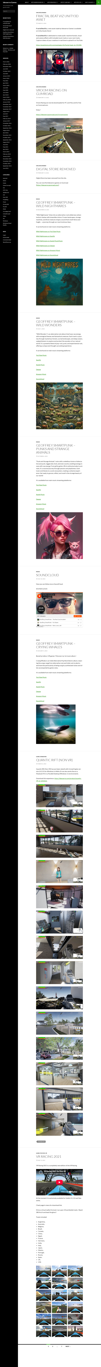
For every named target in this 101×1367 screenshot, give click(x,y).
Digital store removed (56, 169)
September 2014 (7, 166)
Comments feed (7, 240)
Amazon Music (41, 504)
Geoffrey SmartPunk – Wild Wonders (55, 323)
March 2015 (6, 151)
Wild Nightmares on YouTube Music (48, 231)
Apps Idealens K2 (52, 2)
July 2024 (5, 69)
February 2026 (7, 64)
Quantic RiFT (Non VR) (54, 760)
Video (4, 216)
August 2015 (6, 142)
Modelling (5, 199)
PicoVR (42, 1153)
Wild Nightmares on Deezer (45, 246)
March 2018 (6, 97)
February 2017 (7, 118)
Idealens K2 (6, 192)
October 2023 (6, 71)
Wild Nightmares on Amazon (46, 250)
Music (38, 199)
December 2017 (7, 104)
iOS (4, 195)
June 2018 (5, 92)
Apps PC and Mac (65, 2)
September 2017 (7, 109)
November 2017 (7, 106)
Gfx (4, 187)
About (27, 2)
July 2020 (5, 88)
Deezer (38, 369)
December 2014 (7, 159)
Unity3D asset (6, 214)
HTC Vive (5, 190)
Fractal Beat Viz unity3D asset (57, 17)
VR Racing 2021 (48, 1156)
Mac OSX (5, 197)
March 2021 (6, 85)
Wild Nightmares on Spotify (45, 236)
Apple (38, 365)
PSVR (4, 209)
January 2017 (6, 121)
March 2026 (6, 62)
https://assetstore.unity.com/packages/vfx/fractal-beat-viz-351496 (58, 45)
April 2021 (5, 83)
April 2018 (5, 95)
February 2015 (7, 154)
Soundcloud (40, 379)
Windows (43, 756)
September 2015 (7, 140)
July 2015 (5, 144)
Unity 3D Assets (89, 2)
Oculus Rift (6, 204)
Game (38, 756)
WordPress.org (7, 242)
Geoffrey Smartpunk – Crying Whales (55, 645)
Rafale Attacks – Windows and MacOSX (9, 49)
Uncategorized (41, 12)
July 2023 (5, 73)
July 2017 (5, 114)
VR (46, 1153)
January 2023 (6, 76)
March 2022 (6, 78)
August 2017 (6, 111)
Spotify (38, 360)
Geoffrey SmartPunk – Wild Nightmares (55, 204)
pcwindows (41, 1141)
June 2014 (5, 168)
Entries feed (6, 237)
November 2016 (7, 123)
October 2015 (6, 137)
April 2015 (5, 149)
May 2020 (5, 90)
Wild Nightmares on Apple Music (47, 241)
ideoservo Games (10, 2)
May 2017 (5, 116)
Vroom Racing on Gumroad (51, 92)
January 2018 (6, 102)
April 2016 (5, 132)
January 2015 (6, 156)
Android (5, 178)
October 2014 (6, 163)
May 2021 (5, 80)
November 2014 (7, 161)
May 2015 (5, 147)
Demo (4, 180)
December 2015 (7, 135)
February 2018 (7, 99)
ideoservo (5, 48)
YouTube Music (41, 355)
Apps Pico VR (77, 2)
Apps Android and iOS (37, 2)
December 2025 (7, 66)
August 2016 (6, 130)
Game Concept (7, 185)
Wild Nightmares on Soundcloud (47, 255)
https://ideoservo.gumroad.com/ (48, 185)
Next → (68, 1346)
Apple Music (40, 494)
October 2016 (6, 125)
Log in (4, 235)
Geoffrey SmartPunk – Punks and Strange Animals (55, 448)
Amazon (39, 374)
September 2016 (7, 128)
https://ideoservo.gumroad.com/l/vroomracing (52, 114)
